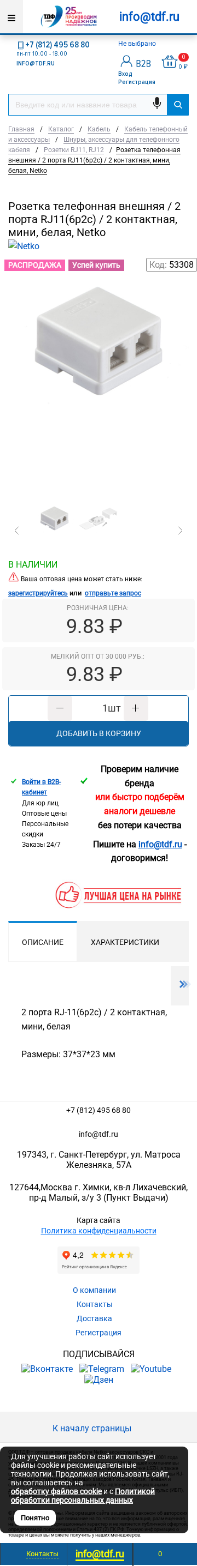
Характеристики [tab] (125, 942)
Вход (125, 74)
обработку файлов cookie (56, 1491)
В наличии (32, 564)
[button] (17, 530)
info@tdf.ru (98, 1134)
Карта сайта (98, 1220)
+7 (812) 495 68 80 (57, 44)
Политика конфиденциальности (99, 1230)
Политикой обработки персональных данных (83, 1495)
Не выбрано (138, 43)
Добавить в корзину (98, 733)
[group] (98, 381)
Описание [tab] (42, 942)
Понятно (35, 1518)
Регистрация (136, 82)
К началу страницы (93, 1428)
